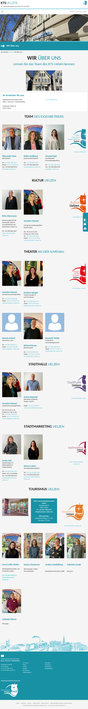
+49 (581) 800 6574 (54, 347)
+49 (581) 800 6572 (11, 345)
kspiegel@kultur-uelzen (31, 306)
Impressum (48, 665)
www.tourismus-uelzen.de (72, 526)
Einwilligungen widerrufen (57, 705)
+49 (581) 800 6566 (33, 236)
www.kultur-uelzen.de (80, 217)
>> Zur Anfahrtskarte (50, 100)
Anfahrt (25, 666)
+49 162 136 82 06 (12, 165)
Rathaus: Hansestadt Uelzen (78, 11)
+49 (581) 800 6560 (11, 471)
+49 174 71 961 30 (55, 349)
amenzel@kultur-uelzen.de (32, 240)
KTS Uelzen (26, 663)
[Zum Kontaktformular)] (85, 224)
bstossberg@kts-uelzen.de (32, 167)
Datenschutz (48, 666)
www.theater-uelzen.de (79, 288)
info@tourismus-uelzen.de (44, 512)
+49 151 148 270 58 (13, 301)
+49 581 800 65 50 (8, 668)
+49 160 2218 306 (12, 347)
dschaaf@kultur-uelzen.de (10, 349)
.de (40, 306)
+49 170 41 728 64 (34, 354)
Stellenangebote (27, 672)
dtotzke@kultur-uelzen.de (53, 351)
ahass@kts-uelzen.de (9, 169)
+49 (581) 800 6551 (11, 163)
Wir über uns (26, 670)
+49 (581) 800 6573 (32, 352)
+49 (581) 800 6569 (32, 163)
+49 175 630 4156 (33, 303)
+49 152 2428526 (33, 406)
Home (11, 52)
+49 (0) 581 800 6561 (33, 472)
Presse (24, 665)
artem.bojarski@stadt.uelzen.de (34, 408)
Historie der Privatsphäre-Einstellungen (35, 705)
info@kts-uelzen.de (10, 670)
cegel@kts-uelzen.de (52, 169)
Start (17, 703)
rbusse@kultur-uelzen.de (32, 356)
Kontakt (25, 668)
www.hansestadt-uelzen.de (10, 681)
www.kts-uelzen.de (80, 152)
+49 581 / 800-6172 (45, 510)
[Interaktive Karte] (85, 228)
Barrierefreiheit (49, 668)
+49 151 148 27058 (34, 238)
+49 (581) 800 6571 (32, 301)
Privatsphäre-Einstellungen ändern (61, 703)
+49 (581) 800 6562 (54, 165)
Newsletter (48, 663)
